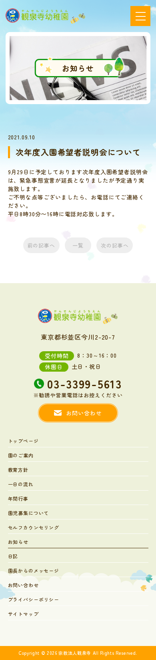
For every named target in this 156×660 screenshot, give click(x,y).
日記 (13, 556)
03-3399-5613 (84, 385)
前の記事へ (41, 245)
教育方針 (18, 470)
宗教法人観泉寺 (74, 653)
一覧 (78, 245)
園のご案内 (21, 456)
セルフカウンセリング (33, 528)
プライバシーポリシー (33, 600)
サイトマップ (23, 614)
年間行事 (18, 499)
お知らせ (18, 542)
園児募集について (28, 513)
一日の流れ (21, 484)
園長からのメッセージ (33, 571)
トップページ (23, 441)
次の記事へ (114, 245)
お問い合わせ (23, 585)
